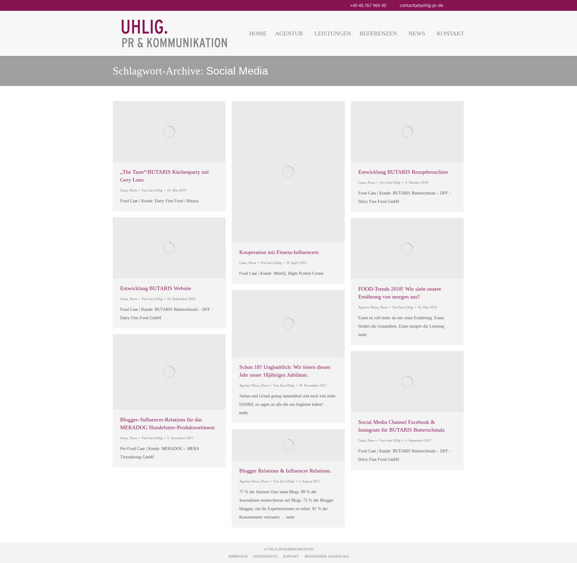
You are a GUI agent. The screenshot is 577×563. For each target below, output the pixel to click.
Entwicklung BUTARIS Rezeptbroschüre (403, 172)
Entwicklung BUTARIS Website (155, 288)
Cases (124, 190)
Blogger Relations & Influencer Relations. (285, 471)
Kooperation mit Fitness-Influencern (279, 252)
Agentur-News (368, 307)
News (133, 190)
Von (152, 190)
